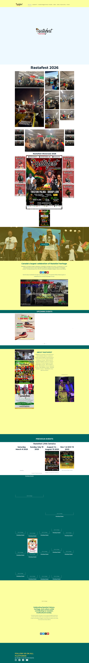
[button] (16, 328)
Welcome (30, 4)
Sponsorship (63, 4)
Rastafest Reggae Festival (43, 4)
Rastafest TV (35, 4)
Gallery (58, 4)
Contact (68, 4)
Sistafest (50, 4)
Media (54, 4)
